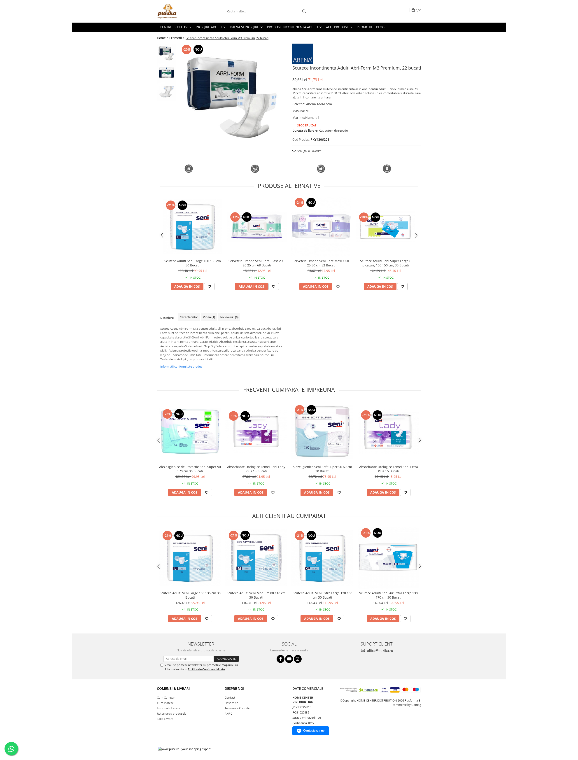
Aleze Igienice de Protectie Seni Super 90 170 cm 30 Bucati (190, 469)
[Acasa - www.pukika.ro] (179, 11)
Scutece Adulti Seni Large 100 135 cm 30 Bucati (192, 263)
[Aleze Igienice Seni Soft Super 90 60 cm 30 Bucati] (322, 431)
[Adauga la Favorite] (209, 286)
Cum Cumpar (166, 697)
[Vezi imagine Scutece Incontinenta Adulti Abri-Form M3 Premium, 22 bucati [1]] (166, 72)
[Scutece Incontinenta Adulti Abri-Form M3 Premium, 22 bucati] (232, 97)
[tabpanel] (232, 97)
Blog (380, 27)
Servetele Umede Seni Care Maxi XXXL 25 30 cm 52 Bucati (321, 263)
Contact (230, 697)
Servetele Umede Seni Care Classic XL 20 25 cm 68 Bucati (256, 263)
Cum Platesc (165, 703)
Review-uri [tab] (228, 317)
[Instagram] (298, 659)
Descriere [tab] (167, 318)
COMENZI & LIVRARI (173, 688)
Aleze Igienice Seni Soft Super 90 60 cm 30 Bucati (322, 469)
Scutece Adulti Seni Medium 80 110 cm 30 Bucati (256, 595)
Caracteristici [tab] (189, 317)
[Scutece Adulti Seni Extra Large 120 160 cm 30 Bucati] (322, 558)
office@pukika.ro (379, 650)
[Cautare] (304, 11)
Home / (163, 38)
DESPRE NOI (234, 688)
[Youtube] (289, 659)
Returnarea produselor (172, 713)
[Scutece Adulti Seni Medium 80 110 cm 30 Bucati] (256, 557)
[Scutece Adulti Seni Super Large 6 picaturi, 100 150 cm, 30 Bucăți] (385, 226)
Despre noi (232, 703)
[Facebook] (280, 659)
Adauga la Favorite (309, 151)
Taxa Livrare (165, 719)
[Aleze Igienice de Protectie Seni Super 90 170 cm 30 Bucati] (190, 431)
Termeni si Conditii (237, 708)
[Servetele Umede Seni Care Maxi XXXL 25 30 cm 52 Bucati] (321, 226)
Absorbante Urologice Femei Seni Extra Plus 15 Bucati (388, 469)
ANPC (228, 713)
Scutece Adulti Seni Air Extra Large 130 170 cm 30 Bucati (388, 595)
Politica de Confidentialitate (206, 669)
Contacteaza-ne (313, 730)
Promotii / (177, 38)
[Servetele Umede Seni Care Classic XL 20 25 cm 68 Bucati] (257, 226)
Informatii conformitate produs (181, 366)
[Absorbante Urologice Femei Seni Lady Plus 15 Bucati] (256, 431)
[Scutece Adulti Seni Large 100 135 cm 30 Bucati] (192, 226)
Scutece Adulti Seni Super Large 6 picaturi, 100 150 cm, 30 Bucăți (385, 263)
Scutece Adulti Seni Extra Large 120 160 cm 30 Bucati (322, 595)
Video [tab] (209, 317)
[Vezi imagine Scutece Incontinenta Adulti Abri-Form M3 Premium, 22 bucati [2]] (166, 91)
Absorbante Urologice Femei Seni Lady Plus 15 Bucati (256, 469)
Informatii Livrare (168, 708)
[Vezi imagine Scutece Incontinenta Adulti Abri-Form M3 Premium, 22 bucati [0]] (166, 53)
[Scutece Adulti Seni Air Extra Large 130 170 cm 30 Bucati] (388, 558)
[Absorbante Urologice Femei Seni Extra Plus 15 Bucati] (388, 431)
